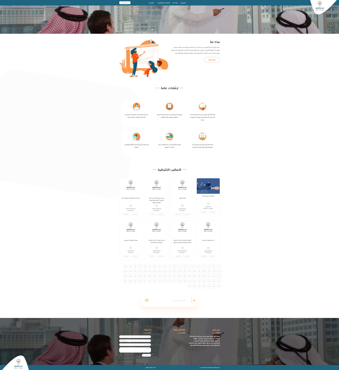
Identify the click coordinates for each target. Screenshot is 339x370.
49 (179, 276)
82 (214, 286)
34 (155, 271)
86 (194, 286)
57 (140, 276)
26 (194, 271)
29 (179, 271)
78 (135, 281)
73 (159, 281)
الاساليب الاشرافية (164, 3)
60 (125, 276)
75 (150, 281)
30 (174, 271)
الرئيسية (183, 3)
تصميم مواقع (152, 367)
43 (209, 276)
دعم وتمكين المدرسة (208, 240)
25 (199, 271)
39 (130, 271)
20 (125, 266)
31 (169, 271)
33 (159, 271)
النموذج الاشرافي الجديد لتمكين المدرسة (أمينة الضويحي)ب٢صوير (182, 241)
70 (174, 281)
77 (140, 281)
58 (135, 276)
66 (194, 281)
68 (184, 281)
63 (209, 281)
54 (155, 276)
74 (155, 281)
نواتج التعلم (182, 198)
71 (169, 281)
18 (135, 266)
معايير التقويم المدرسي (131, 240)
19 (130, 266)
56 (145, 276)
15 (150, 266)
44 (204, 276)
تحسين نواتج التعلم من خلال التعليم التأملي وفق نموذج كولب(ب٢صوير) (156, 200)
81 (219, 286)
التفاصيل (204, 212)
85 (199, 286)
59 (130, 276)
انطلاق (147, 367)
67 (189, 281)
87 (189, 286)
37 (140, 271)
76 (145, 281)
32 (164, 271)
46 (194, 276)
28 (184, 271)
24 (204, 271)
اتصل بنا (151, 3)
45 (199, 276)
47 (189, 276)
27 (189, 271)
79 (130, 281)
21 (219, 271)
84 (204, 286)
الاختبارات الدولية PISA (208, 196)
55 (150, 276)
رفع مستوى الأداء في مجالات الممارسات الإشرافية (157, 241)
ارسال (146, 355)
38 (135, 271)
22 (214, 271)
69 (179, 281)
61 (219, 281)
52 (164, 276)
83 (209, 286)
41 (219, 276)
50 (174, 276)
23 (209, 271)
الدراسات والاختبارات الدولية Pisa (131, 198)
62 (214, 281)
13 (159, 266)
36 (145, 271)
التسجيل (213, 212)
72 (164, 281)
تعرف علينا (212, 60)
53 (159, 276)
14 (154, 266)
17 (140, 266)
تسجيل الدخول (124, 2)
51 (169, 276)
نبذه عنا (175, 3)
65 (199, 281)
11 (169, 266)
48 (184, 276)
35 (150, 271)
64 (204, 281)
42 (214, 276)
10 (174, 266)
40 (125, 271)
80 (125, 281)
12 (164, 266)
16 (145, 266)
